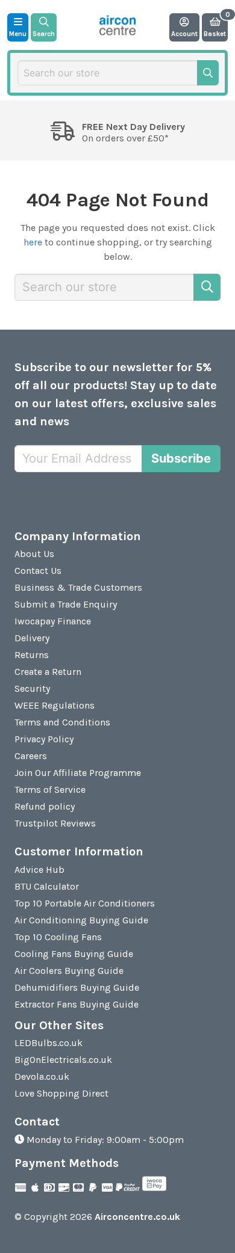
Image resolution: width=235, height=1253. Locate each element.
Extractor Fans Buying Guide (76, 1004)
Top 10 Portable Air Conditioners (84, 903)
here (33, 242)
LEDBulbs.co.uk (48, 1042)
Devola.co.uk (41, 1076)
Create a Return (47, 671)
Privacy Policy (44, 739)
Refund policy (44, 806)
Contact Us (37, 570)
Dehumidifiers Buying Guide (76, 987)
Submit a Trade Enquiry (65, 604)
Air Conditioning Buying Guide (81, 920)
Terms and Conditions (62, 722)
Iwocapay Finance (52, 621)
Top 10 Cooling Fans (58, 937)
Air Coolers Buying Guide (69, 970)
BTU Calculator (46, 886)
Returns (31, 654)
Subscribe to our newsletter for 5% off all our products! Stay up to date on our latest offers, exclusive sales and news (115, 394)
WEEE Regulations (54, 705)
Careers (30, 756)
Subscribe (181, 458)
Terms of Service (50, 789)
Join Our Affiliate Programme (77, 772)
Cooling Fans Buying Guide (73, 953)
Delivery (31, 638)
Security (32, 688)
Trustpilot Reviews (55, 823)
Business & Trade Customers (78, 587)
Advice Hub (39, 869)
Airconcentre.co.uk (137, 1216)
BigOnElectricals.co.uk (63, 1059)
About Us (34, 553)
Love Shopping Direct (61, 1093)
